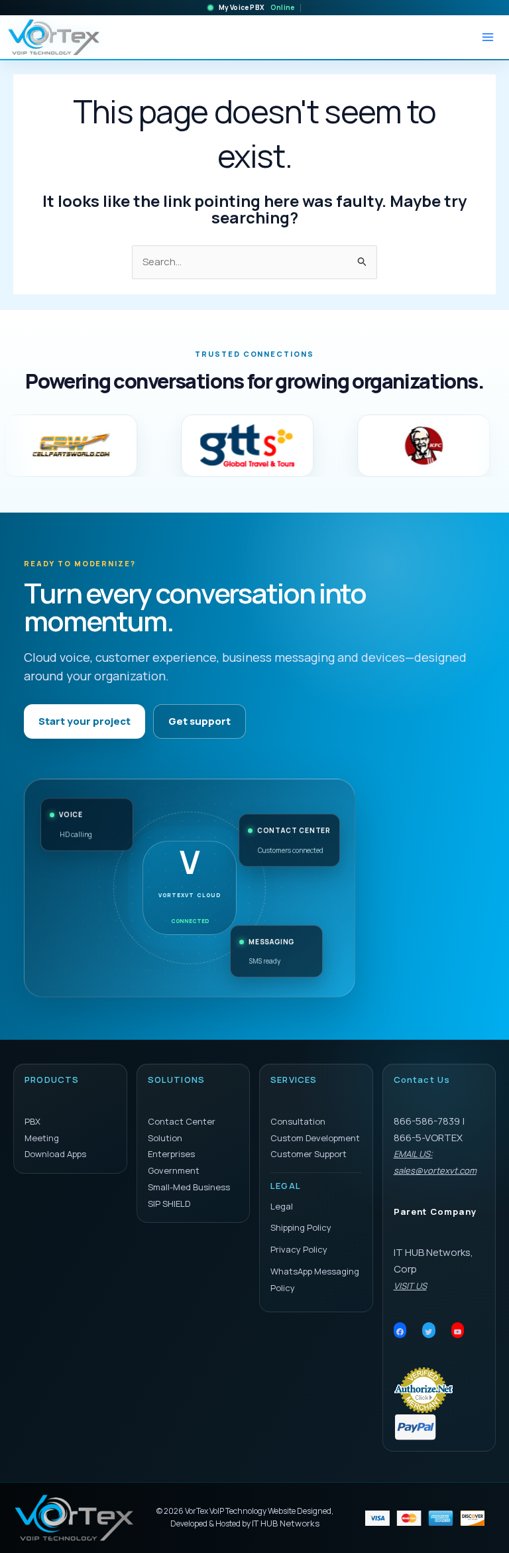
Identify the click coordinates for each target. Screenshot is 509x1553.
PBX (32, 1121)
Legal (281, 1206)
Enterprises (171, 1154)
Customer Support (308, 1154)
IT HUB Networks (285, 1523)
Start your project (84, 721)
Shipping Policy (300, 1227)
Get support (199, 721)
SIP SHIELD (169, 1204)
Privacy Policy (298, 1249)
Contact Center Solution (181, 1129)
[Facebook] (400, 1331)
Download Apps (55, 1154)
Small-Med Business (189, 1187)
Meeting (42, 1138)
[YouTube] (458, 1331)
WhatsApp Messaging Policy (314, 1279)
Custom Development (315, 1138)
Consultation (297, 1121)
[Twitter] (428, 1331)
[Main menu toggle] (487, 37)
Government (173, 1170)
